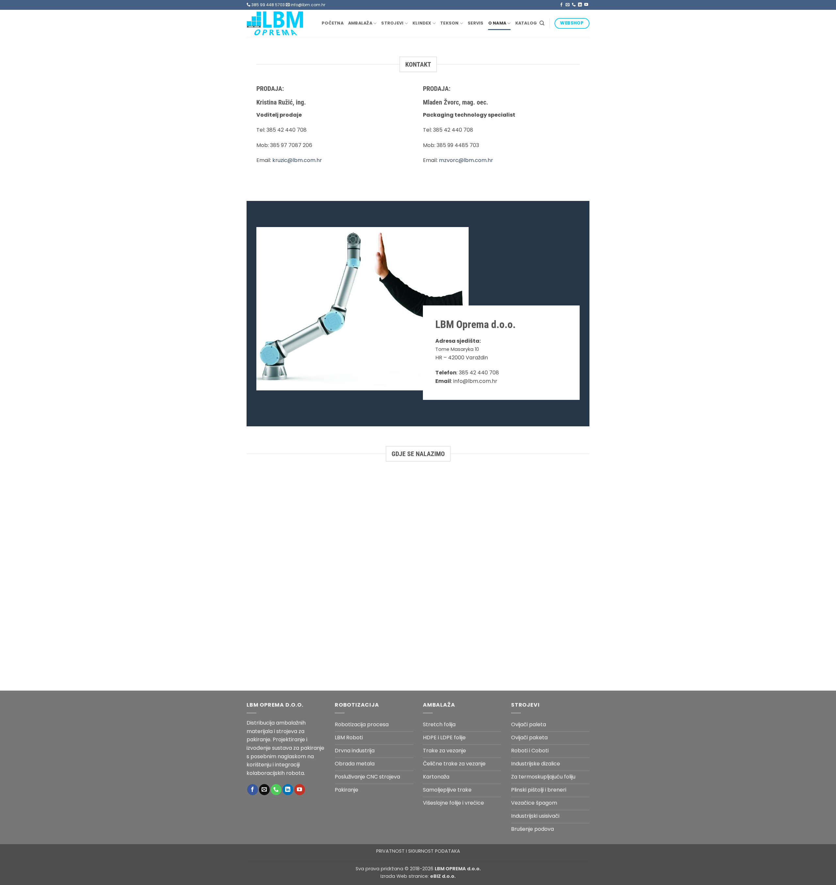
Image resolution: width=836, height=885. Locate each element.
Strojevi (392, 23)
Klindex (421, 23)
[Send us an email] (568, 5)
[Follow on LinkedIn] (580, 5)
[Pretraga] (541, 23)
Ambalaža (360, 23)
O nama (497, 23)
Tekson (449, 23)
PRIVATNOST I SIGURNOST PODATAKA (418, 851)
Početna (333, 23)
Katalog (526, 23)
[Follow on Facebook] (561, 5)
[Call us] (574, 5)
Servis (476, 23)
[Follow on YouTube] (586, 5)
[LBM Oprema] (279, 23)
